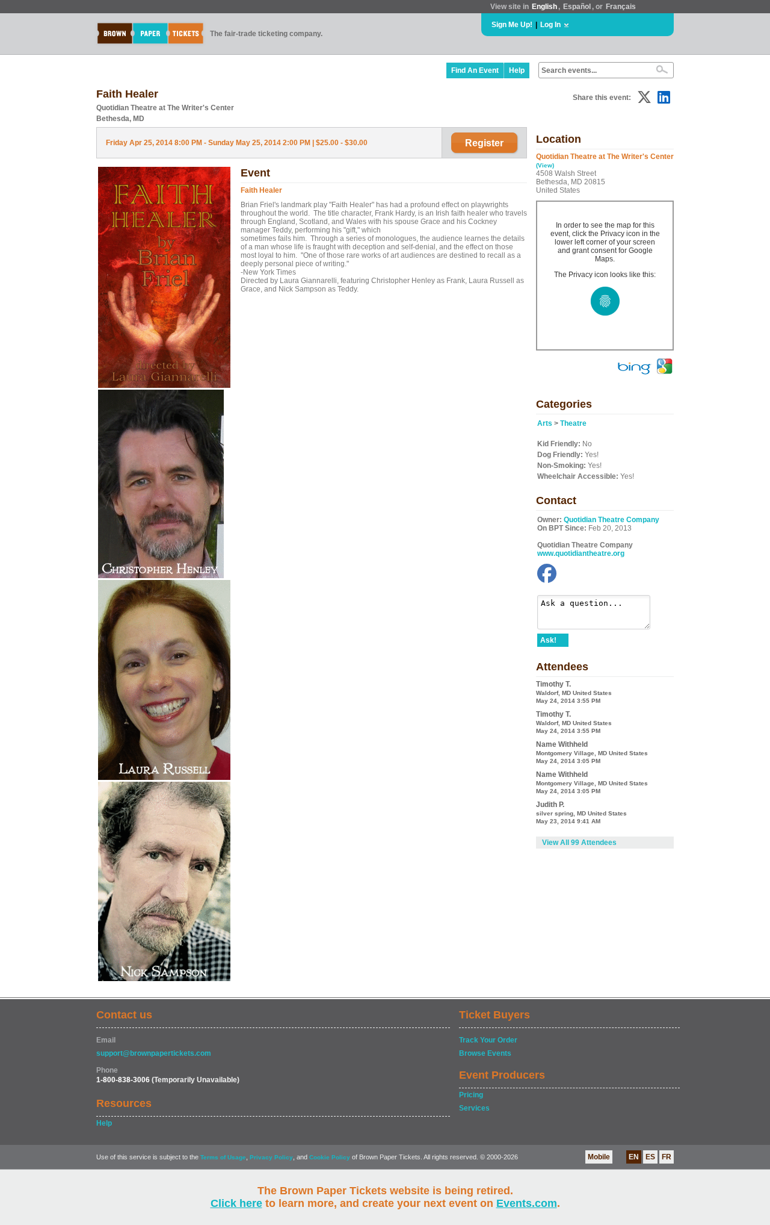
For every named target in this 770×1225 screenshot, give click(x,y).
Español (577, 6)
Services (474, 1108)
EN (634, 1157)
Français (621, 6)
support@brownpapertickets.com (153, 1053)
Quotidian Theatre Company (611, 520)
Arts (544, 423)
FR (666, 1157)
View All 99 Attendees (579, 842)
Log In (550, 24)
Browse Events (485, 1053)
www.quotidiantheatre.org (580, 553)
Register (484, 143)
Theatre (573, 423)
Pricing (471, 1095)
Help (517, 70)
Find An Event (475, 70)
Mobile (599, 1157)
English (544, 6)
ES (650, 1157)
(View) (545, 165)
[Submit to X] (644, 97)
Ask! (548, 640)
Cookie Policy (329, 1157)
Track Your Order (488, 1040)
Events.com (526, 1203)
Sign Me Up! (511, 24)
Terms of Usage (223, 1157)
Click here (236, 1203)
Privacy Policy (271, 1157)
